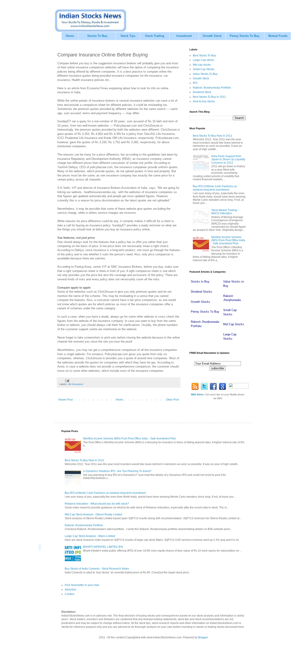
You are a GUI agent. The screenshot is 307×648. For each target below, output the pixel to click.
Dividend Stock (202, 92)
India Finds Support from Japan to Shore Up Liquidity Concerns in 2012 (228, 159)
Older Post (172, 399)
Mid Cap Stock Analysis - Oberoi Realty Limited (93, 514)
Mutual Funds (277, 36)
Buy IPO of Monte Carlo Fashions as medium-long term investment (215, 188)
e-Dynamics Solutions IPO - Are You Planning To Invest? (117, 471)
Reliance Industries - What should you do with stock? (97, 503)
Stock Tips (127, 36)
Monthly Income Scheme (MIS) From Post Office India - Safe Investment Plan (228, 240)
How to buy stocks (204, 101)
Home (70, 36)
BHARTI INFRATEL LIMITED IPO (103, 546)
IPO (195, 83)
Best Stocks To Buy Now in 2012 (212, 135)
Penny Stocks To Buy (244, 36)
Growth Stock (212, 36)
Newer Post (65, 399)
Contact (69, 594)
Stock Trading (154, 36)
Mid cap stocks (202, 64)
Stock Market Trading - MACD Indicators (225, 212)
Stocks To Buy (97, 36)
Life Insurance (75, 384)
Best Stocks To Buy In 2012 (209, 96)
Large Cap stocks (203, 60)
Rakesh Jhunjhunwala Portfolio (212, 87)
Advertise (70, 589)
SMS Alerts (197, 394)
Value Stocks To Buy (205, 74)
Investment (184, 36)
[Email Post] (67, 380)
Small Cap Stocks (203, 69)
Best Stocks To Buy (204, 55)
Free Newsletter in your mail (82, 585)
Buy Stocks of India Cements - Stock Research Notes (97, 568)
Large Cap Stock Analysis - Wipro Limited (90, 536)
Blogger (203, 637)
